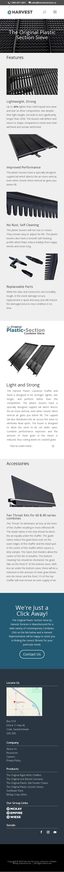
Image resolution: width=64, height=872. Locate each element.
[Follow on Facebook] (41, 832)
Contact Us (32, 654)
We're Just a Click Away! (32, 610)
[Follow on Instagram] (48, 832)
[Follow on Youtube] (55, 832)
